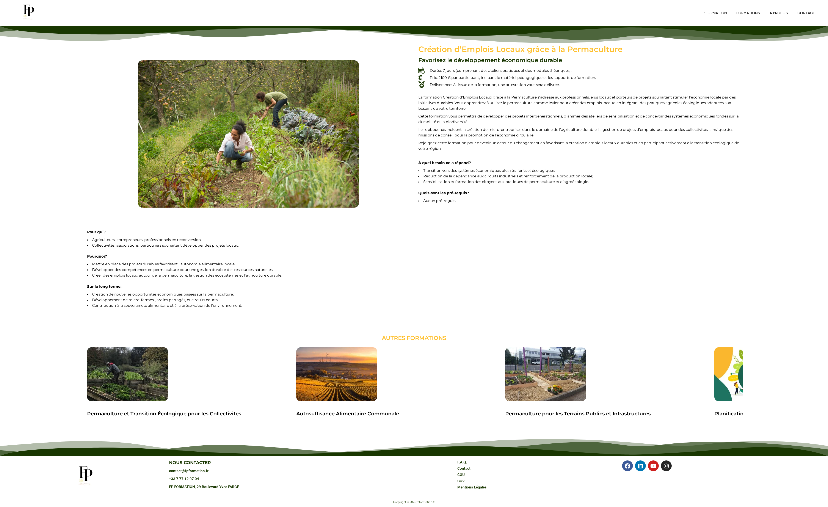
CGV (461, 481)
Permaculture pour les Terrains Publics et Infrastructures (578, 414)
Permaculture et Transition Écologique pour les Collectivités (164, 414)
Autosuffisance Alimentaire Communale (347, 414)
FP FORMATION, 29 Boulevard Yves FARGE (204, 487)
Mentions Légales (472, 487)
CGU (461, 475)
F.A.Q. (462, 462)
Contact (463, 468)
